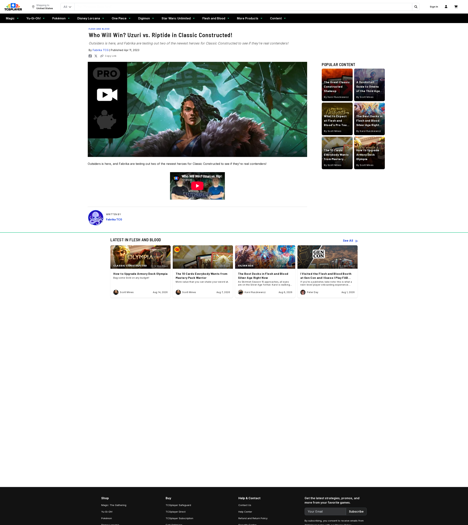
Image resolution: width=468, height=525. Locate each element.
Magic (10, 18)
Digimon (144, 18)
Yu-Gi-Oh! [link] (106, 511)
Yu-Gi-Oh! (33, 18)
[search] (243, 6)
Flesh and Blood (213, 18)
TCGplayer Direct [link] (176, 511)
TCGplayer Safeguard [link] (178, 505)
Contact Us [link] (244, 505)
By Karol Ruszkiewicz (336, 97)
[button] (415, 6)
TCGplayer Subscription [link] (179, 518)
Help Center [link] (245, 511)
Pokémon (59, 18)
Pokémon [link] (106, 518)
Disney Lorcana (88, 18)
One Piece (119, 18)
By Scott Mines (365, 97)
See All (348, 240)
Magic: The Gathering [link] (113, 505)
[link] (13, 6)
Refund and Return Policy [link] (252, 518)
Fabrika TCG (101, 50)
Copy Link (111, 56)
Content (276, 18)
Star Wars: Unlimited (176, 18)
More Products (247, 18)
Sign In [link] (434, 6)
